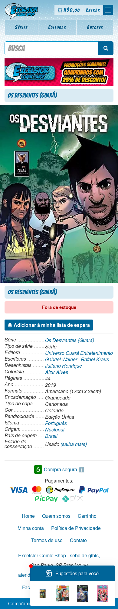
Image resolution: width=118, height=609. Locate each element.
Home (28, 515)
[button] (108, 10)
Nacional (54, 429)
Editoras (57, 27)
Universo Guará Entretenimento (79, 352)
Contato (78, 540)
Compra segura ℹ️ (64, 469)
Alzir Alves (56, 372)
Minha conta (31, 527)
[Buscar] (105, 48)
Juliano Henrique (63, 365)
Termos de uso (47, 540)
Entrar (93, 10)
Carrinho (87, 515)
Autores (95, 27)
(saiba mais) (74, 444)
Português (56, 423)
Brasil (51, 435)
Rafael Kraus (95, 359)
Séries (21, 27)
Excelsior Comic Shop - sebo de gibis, (59, 555)
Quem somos (56, 515)
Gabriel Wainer (61, 359)
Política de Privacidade (76, 527)
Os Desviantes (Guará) (69, 340)
